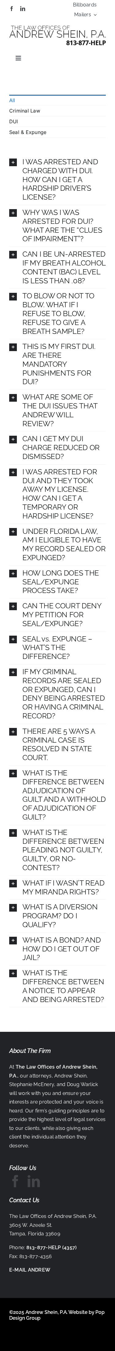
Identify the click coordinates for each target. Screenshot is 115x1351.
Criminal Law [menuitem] (24, 111)
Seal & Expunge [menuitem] (27, 132)
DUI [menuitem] (13, 121)
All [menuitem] (12, 100)
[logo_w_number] (57, 28)
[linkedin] (22, 8)
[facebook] (11, 8)
